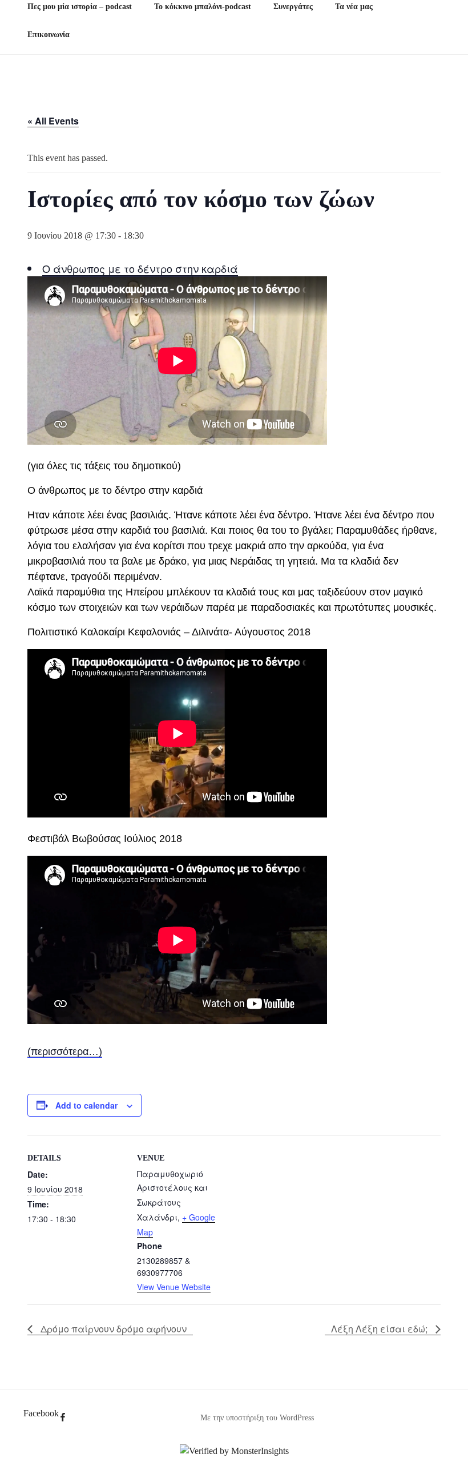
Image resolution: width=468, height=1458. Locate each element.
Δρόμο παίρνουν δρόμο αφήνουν (112, 1328)
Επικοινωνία (48, 34)
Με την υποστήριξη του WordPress (257, 1417)
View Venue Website (174, 1286)
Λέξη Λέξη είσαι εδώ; (380, 1328)
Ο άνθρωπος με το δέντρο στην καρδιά (140, 268)
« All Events (53, 120)
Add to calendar (86, 1105)
